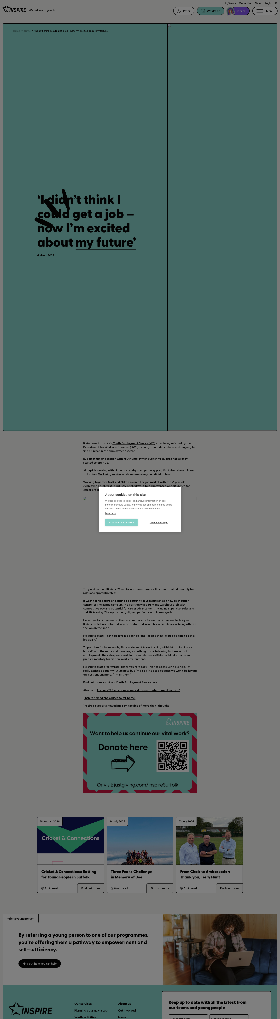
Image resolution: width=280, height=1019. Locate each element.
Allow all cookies (121, 522)
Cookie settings (159, 522)
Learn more (110, 513)
